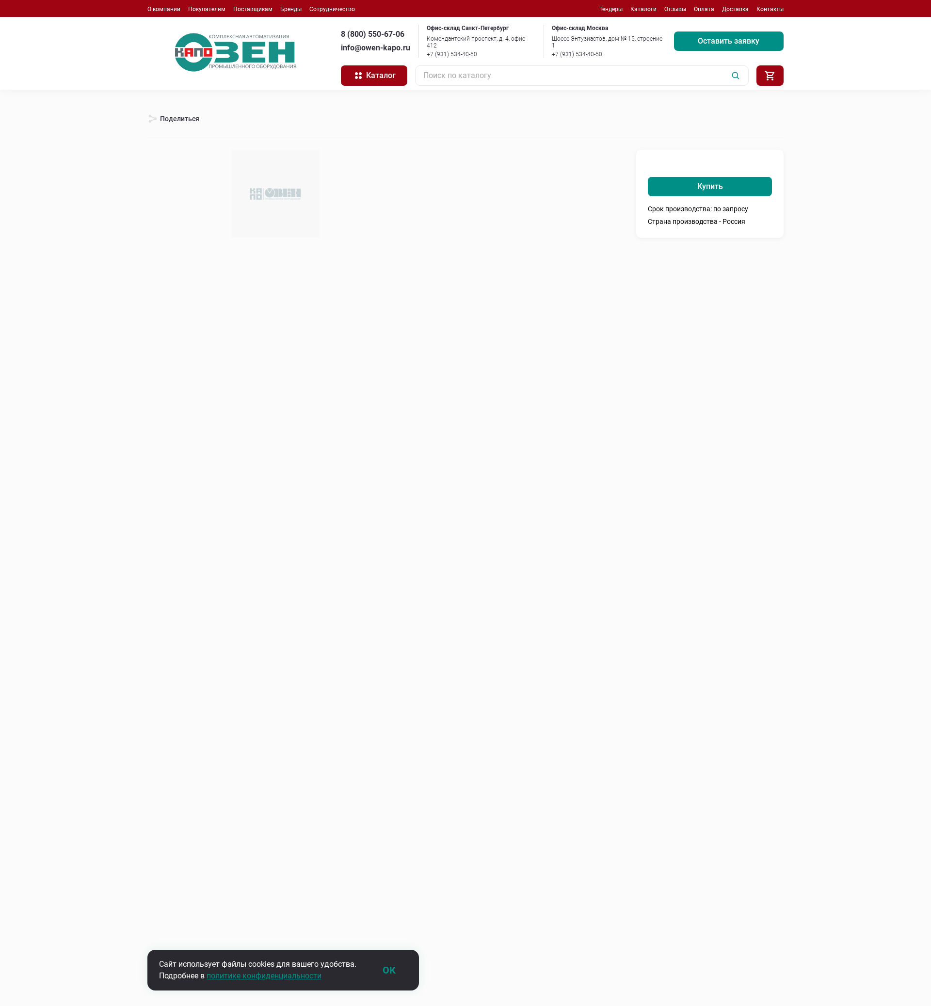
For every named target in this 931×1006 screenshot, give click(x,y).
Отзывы (675, 9)
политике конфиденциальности (264, 975)
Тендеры (611, 9)
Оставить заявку (728, 41)
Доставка (735, 9)
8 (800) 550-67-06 (372, 34)
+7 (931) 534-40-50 (452, 54)
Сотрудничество (332, 9)
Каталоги (643, 9)
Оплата (704, 9)
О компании (163, 9)
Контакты (770, 9)
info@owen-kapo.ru (375, 47)
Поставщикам (253, 9)
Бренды (291, 9)
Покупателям (206, 9)
